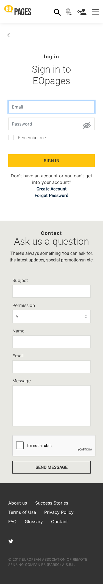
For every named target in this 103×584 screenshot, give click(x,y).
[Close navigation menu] (95, 11)
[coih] (69, 11)
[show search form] (57, 11)
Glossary (34, 521)
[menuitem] (52, 189)
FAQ (12, 521)
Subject (20, 280)
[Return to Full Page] (8, 35)
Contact (59, 521)
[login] (82, 11)
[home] (19, 11)
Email (18, 355)
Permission (23, 305)
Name (18, 331)
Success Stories (51, 503)
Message (21, 380)
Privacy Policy (59, 512)
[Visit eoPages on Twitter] (10, 542)
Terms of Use (22, 512)
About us (17, 503)
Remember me (32, 137)
